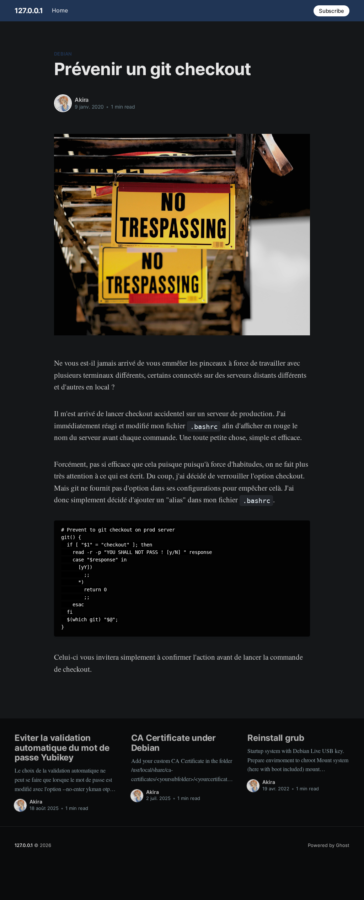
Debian (63, 54)
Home (60, 10)
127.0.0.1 (29, 10)
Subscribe (331, 10)
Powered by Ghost (328, 845)
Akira (82, 99)
